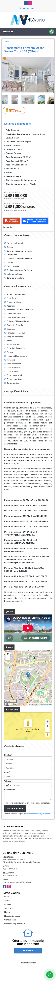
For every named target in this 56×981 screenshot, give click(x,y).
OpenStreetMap (46, 704)
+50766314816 (10, 875)
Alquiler (7, 904)
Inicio (6, 41)
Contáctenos (10, 920)
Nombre (8, 755)
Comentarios (9, 790)
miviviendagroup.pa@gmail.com (17, 882)
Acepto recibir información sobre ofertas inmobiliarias (29, 803)
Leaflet (30, 704)
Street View (15, 110)
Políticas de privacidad (14, 923)
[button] (52, 57)
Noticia (7, 912)
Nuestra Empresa (12, 916)
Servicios (8, 908)
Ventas (7, 900)
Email (7, 772)
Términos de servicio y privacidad (38, 814)
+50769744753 (10, 869)
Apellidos (8, 764)
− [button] (8, 658)
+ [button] (8, 653)
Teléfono (8, 781)
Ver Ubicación (23, 729)
